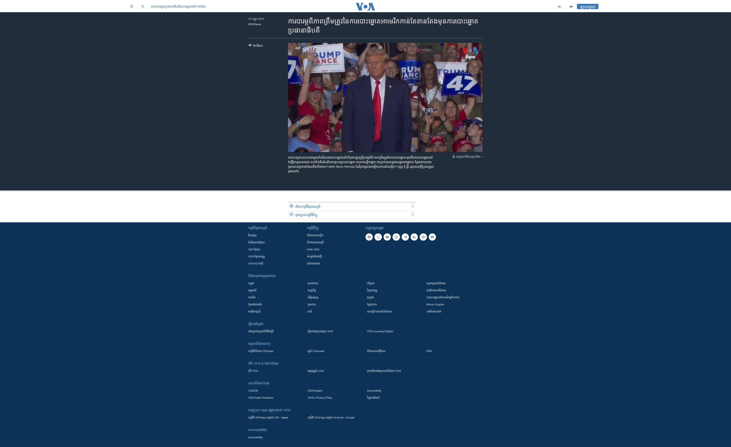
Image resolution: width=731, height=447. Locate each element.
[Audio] (560, 7)
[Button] (255, 46)
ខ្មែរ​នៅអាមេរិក (255, 304)
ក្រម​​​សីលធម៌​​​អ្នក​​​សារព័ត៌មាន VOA (384, 370)
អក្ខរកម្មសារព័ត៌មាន (436, 283)
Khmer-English (435, 304)
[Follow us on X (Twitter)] (378, 237)
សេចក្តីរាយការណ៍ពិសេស (379, 311)
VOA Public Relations (261, 397)
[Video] (571, 7)
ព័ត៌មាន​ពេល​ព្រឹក (315, 235)
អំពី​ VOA (253, 370)
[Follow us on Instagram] (396, 237)
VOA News (254, 24)
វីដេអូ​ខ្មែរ (252, 235)
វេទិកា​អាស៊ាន (313, 263)
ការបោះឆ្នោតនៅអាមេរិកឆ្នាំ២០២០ (443, 297)
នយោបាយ (313, 283)
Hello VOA (313, 249)
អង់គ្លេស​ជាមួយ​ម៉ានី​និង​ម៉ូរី (260, 331)
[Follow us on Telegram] (405, 237)
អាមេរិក (252, 297)
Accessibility (374, 390)
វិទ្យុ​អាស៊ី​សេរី (373, 397)
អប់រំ (310, 311)
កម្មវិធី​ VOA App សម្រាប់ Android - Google (331, 417)
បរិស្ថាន (370, 283)
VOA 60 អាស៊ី (255, 263)
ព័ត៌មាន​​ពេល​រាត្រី (315, 242)
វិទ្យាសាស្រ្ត (372, 290)
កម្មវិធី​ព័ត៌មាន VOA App (260, 351)
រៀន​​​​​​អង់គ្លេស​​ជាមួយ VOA (320, 331)
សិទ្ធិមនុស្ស (313, 297)
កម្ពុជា (251, 283)
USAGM (253, 390)
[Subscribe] (432, 237)
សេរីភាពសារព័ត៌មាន (436, 290)
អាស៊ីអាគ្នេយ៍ (254, 311)
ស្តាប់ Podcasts (316, 351)
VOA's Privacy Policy (320, 397)
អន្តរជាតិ (252, 290)
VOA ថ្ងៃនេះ (254, 249)
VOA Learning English (380, 331)
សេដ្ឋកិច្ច (312, 290)
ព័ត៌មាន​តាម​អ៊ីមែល (376, 351)
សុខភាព (312, 304)
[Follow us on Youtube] (387, 237)
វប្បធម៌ (370, 297)
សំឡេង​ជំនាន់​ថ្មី (314, 256)
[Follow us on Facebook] (369, 237)
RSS (429, 351)
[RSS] (414, 237)
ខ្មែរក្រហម (372, 304)
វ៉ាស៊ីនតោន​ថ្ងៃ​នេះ (256, 242)
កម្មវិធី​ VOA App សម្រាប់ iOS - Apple (268, 417)
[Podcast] (423, 237)
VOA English (315, 390)
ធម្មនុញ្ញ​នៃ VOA (316, 370)
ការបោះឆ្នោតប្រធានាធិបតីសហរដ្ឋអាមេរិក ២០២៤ (178, 6)
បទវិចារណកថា (433, 311)
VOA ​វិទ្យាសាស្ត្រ (256, 256)
